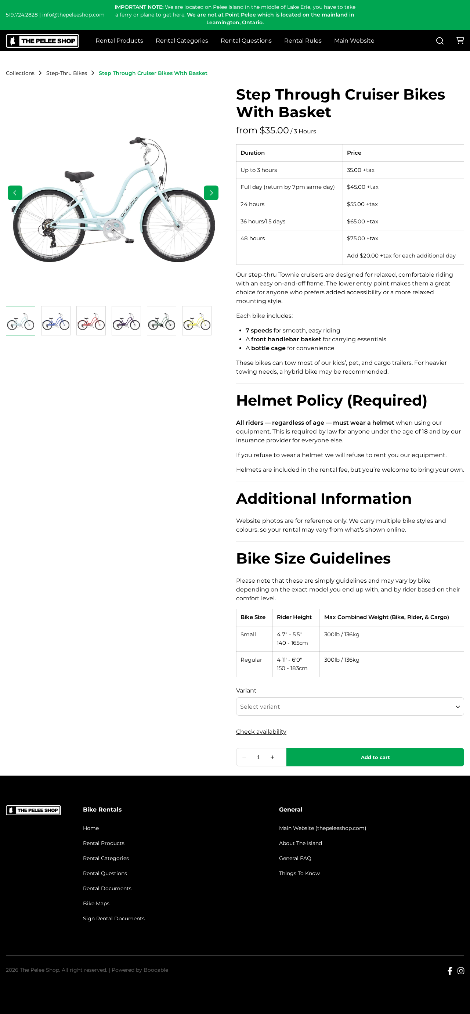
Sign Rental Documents (114, 918)
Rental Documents (107, 888)
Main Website (354, 40)
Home (91, 828)
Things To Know (299, 873)
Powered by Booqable (140, 970)
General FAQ (295, 858)
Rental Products (119, 40)
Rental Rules (303, 40)
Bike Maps (96, 903)
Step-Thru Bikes (66, 73)
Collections (20, 73)
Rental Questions (246, 40)
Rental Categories (182, 40)
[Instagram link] (461, 971)
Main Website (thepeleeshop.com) (322, 828)
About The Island (300, 843)
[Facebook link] (450, 971)
